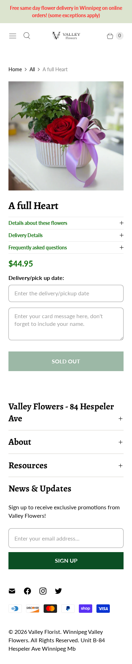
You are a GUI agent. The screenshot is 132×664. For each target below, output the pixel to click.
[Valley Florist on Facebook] (31, 591)
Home (15, 69)
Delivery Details (25, 235)
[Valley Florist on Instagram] (47, 591)
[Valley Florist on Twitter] (62, 591)
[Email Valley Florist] (16, 591)
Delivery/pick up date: (36, 277)
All (32, 69)
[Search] (27, 35)
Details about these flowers (37, 223)
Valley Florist (44, 631)
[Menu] (13, 35)
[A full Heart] (66, 135)
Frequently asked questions (37, 247)
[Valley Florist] (66, 35)
